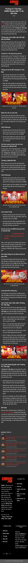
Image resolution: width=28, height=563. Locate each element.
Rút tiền (5, 541)
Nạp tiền (5, 539)
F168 (7, 516)
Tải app (5, 536)
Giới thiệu (19, 483)
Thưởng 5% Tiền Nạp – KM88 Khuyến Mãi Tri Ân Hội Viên (16, 457)
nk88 (9, 518)
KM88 (2, 485)
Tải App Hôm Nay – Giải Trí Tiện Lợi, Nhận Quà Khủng (16, 437)
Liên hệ (19, 486)
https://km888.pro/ (20, 534)
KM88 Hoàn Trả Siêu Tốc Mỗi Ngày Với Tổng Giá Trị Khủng (15, 450)
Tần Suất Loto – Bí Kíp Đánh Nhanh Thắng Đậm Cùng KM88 (15, 463)
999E (2, 518)
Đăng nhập (6, 533)
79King (3, 516)
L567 (6, 518)
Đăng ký (5, 530)
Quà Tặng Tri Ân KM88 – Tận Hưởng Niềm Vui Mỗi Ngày (16, 444)
